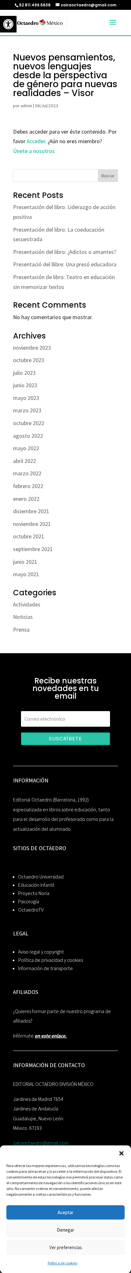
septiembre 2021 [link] (33, 549)
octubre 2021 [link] (28, 536)
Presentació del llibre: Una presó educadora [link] (64, 264)
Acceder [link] (36, 141)
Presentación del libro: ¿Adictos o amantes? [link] (64, 251)
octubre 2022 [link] (28, 423)
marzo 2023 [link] (27, 410)
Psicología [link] (28, 901)
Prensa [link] (21, 629)
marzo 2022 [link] (27, 473)
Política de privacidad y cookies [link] (50, 960)
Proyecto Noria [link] (33, 893)
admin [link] (26, 105)
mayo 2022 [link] (26, 448)
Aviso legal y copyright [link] (41, 951)
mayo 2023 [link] (26, 398)
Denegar (65, 1230)
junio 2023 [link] (25, 385)
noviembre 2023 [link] (32, 347)
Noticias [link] (23, 616)
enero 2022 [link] (26, 498)
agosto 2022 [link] (28, 435)
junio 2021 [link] (25, 561)
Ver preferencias (65, 1247)
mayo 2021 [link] (26, 574)
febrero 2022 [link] (28, 486)
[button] (121, 1153)
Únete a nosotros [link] (34, 151)
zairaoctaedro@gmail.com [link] (41, 1143)
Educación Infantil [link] (36, 885)
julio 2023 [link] (24, 372)
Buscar (107, 175)
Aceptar (65, 1212)
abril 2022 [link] (24, 461)
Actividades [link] (26, 604)
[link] (8, 24)
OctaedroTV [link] (31, 909)
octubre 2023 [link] (28, 360)
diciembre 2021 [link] (31, 511)
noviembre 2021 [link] (32, 524)
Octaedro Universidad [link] (41, 876)
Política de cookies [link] (62, 1263)
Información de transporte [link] (45, 968)
